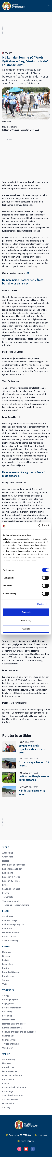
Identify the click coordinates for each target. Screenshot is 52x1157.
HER (27, 273)
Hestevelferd (8, 1019)
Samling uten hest (11, 888)
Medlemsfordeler (11, 932)
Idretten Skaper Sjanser (13, 1023)
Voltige (5, 984)
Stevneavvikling (10, 940)
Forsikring (7, 1011)
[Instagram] (19, 1149)
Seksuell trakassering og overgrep (19, 1031)
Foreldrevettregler (11, 1007)
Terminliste (7, 896)
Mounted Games (10, 972)
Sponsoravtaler (9, 1039)
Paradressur (8, 976)
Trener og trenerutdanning (15, 905)
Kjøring (5, 968)
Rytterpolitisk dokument (14, 1087)
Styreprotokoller (10, 1099)
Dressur (6, 956)
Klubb (5, 911)
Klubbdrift (7, 928)
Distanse (6, 952)
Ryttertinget (8, 1091)
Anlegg (5, 995)
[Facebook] (33, 1149)
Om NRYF (7, 1054)
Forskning (7, 1015)
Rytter (5, 884)
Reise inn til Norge (11, 876)
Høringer (6, 1063)
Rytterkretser (9, 936)
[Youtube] (26, 1149)
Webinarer (7, 1047)
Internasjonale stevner (13, 864)
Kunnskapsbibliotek (12, 1027)
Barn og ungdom (10, 999)
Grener (6, 946)
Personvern (8, 1079)
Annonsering (8, 1059)
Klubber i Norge (10, 920)
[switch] (45, 578)
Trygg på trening (10, 1043)
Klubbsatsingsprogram (13, 924)
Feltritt (5, 960)
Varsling (6, 1107)
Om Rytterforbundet (12, 1075)
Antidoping (7, 852)
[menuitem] (20, 847)
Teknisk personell (10, 901)
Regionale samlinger (12, 868)
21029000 (42, 1135)
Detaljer (40, 604)
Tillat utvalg (26, 620)
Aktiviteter (7, 916)
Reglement (7, 872)
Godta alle (26, 612)
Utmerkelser (8, 1103)
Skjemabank (8, 1035)
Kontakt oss (8, 1067)
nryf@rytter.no (27, 1141)
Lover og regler (9, 1071)
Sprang (5, 980)
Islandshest (8, 964)
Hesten (5, 860)
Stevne (5, 893)
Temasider (8, 990)
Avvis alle (26, 629)
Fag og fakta (8, 1003)
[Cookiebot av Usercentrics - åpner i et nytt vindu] (38, 526)
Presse (5, 1083)
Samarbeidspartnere (12, 1095)
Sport (5, 847)
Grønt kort (7, 856)
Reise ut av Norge (11, 880)
